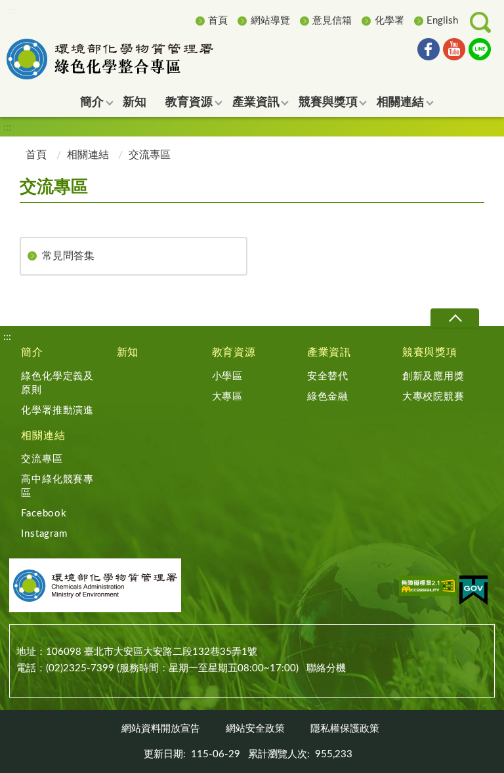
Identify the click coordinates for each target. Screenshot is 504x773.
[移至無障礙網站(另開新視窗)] (428, 587)
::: (11, 10)
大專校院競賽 (433, 397)
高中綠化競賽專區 (57, 486)
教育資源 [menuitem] (189, 102)
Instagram (44, 534)
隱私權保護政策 (344, 729)
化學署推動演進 (57, 410)
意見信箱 (332, 21)
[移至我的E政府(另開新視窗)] (473, 592)
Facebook (43, 513)
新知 (128, 352)
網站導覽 (270, 21)
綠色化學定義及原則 (57, 383)
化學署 (389, 21)
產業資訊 (329, 352)
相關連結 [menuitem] (400, 102)
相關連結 (88, 155)
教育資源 (234, 352)
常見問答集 (68, 256)
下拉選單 (454, 317)
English (442, 21)
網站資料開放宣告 (160, 729)
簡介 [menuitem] (92, 102)
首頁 (218, 21)
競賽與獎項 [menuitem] (328, 102)
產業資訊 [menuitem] (256, 102)
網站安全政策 (255, 729)
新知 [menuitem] (134, 102)
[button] (480, 22)
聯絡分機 (326, 668)
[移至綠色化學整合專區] (128, 59)
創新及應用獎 (433, 376)
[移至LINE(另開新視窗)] (480, 51)
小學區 (227, 376)
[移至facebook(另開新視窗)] (428, 51)
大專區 (227, 397)
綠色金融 (327, 397)
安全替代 (327, 376)
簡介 (32, 352)
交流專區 (41, 459)
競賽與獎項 (429, 352)
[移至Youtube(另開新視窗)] (454, 51)
